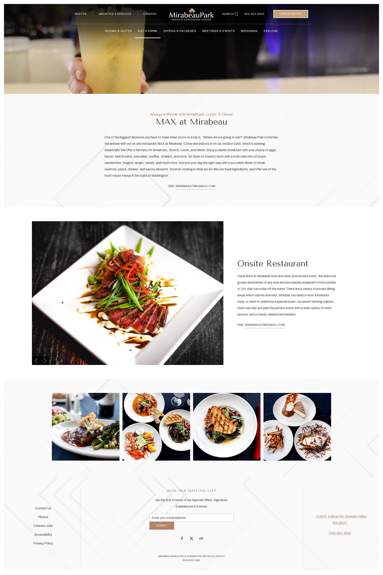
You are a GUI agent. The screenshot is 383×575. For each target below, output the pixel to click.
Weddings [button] (249, 31)
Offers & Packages (179, 31)
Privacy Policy (43, 544)
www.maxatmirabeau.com (195, 186)
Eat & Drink (147, 31)
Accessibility (43, 536)
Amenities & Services (115, 14)
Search (228, 14)
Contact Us (43, 509)
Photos (81, 14)
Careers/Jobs (43, 527)
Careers (150, 14)
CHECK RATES (291, 13)
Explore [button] (271, 31)
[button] (36, 360)
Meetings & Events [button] (218, 31)
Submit (162, 528)
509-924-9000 (254, 14)
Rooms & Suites (118, 31)
